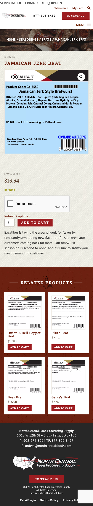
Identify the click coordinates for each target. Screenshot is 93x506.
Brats (46, 39)
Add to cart (35, 222)
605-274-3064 (34, 440)
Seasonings (28, 39)
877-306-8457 (63, 440)
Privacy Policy (72, 500)
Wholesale (61, 8)
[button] (80, 25)
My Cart (77, 8)
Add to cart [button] (19, 347)
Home (11, 39)
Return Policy (49, 500)
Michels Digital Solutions (50, 493)
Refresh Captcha (16, 216)
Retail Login (28, 500)
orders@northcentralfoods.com (48, 445)
